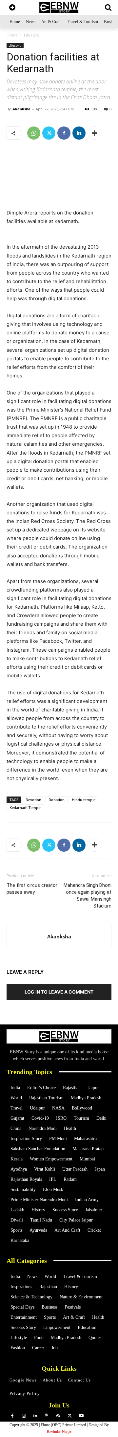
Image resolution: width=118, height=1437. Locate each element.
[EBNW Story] (59, 7)
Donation (57, 799)
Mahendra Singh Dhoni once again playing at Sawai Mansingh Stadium (87, 895)
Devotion (33, 799)
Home (12, 35)
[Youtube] (81, 1416)
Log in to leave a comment (59, 992)
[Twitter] (48, 133)
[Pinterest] (46, 1416)
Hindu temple (83, 799)
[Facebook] (63, 133)
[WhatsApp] (33, 133)
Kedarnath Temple (25, 807)
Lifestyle (31, 35)
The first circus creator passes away (32, 888)
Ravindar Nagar (59, 1431)
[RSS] (58, 1416)
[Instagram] (24, 1416)
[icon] (12, 8)
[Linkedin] (79, 133)
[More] (94, 133)
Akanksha (21, 108)
